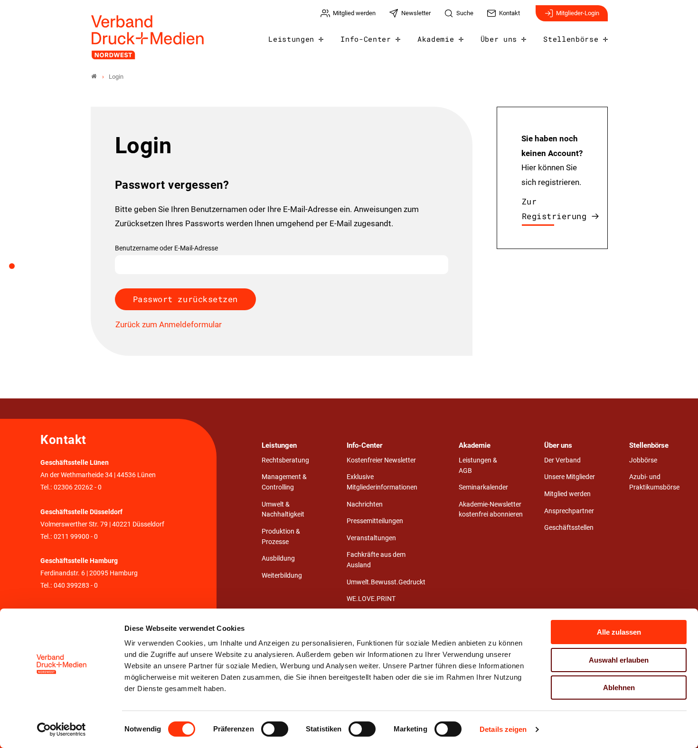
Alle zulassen (619, 632)
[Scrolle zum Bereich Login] (17, 269)
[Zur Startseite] (148, 37)
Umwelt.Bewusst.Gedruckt (386, 582)
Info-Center (365, 39)
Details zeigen (503, 729)
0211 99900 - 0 (76, 537)
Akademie (435, 39)
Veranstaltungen (371, 538)
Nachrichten (365, 504)
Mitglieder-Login (577, 13)
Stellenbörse (570, 39)
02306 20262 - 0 (78, 487)
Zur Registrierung (554, 209)
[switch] (274, 729)
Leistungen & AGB (478, 465)
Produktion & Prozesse (281, 536)
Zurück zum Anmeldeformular (168, 324)
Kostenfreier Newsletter (381, 460)
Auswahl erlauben (619, 660)
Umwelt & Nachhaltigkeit (283, 509)
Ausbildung (278, 558)
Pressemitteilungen (375, 521)
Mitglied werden (567, 494)
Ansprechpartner (569, 511)
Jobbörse (643, 460)
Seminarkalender (483, 487)
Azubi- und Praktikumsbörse (654, 482)
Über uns (499, 39)
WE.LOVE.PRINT (371, 599)
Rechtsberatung (285, 460)
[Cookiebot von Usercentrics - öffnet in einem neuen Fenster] (61, 729)
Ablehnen (619, 687)
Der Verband (562, 460)
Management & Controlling (284, 482)
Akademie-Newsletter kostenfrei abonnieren (491, 509)
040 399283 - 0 (76, 586)
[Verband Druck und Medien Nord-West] (94, 77)
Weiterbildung (282, 576)
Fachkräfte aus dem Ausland (376, 560)
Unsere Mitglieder (569, 477)
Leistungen (291, 39)
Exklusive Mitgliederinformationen (382, 482)
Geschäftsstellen (569, 528)
